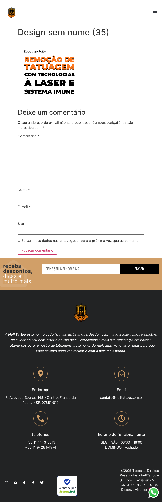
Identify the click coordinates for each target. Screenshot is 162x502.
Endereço (40, 390)
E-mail (24, 206)
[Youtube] (15, 482)
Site (21, 223)
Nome (24, 189)
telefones (40, 434)
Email (121, 390)
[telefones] (40, 418)
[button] (155, 12)
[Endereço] (40, 374)
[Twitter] (42, 482)
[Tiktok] (24, 482)
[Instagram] (6, 482)
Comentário (28, 136)
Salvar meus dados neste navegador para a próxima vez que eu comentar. (81, 240)
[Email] (121, 374)
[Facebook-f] (33, 482)
